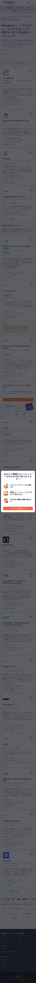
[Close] (33, 473)
